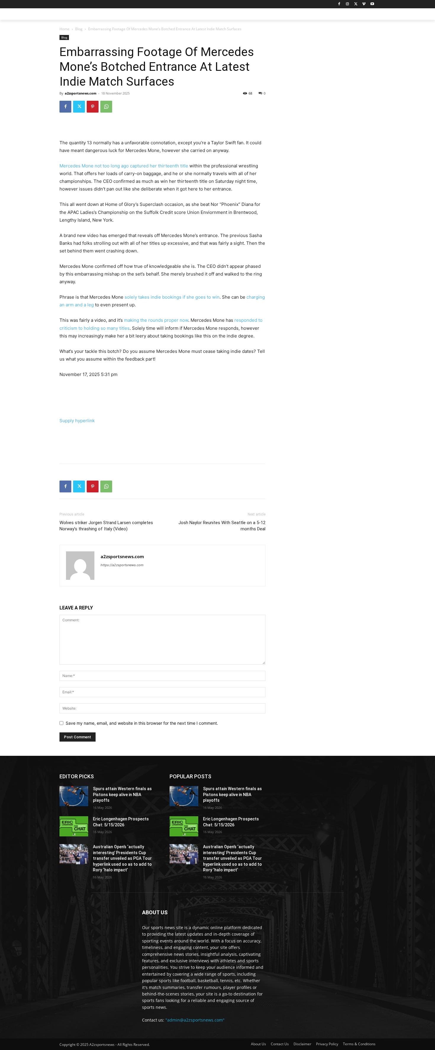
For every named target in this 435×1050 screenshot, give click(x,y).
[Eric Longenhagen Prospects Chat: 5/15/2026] (73, 826)
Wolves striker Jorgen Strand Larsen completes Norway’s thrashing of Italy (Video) (106, 526)
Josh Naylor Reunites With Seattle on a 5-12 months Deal (221, 526)
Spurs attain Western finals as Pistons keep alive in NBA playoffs (122, 794)
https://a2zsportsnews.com (122, 565)
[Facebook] (339, 4)
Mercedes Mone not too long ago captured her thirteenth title (123, 166)
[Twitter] (355, 4)
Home (64, 28)
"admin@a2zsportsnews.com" (195, 1020)
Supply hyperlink (77, 420)
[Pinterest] (93, 107)
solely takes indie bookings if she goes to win (172, 297)
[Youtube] (372, 4)
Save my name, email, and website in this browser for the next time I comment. (142, 723)
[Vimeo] (363, 4)
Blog (79, 28)
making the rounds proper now (156, 320)
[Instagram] (347, 4)
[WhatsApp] (106, 107)
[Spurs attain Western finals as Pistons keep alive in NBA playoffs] (73, 796)
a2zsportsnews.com (80, 93)
